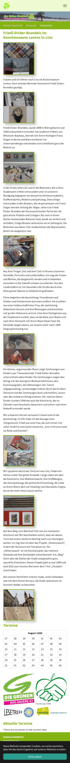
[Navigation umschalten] (65, 6)
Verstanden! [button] (35, 756)
